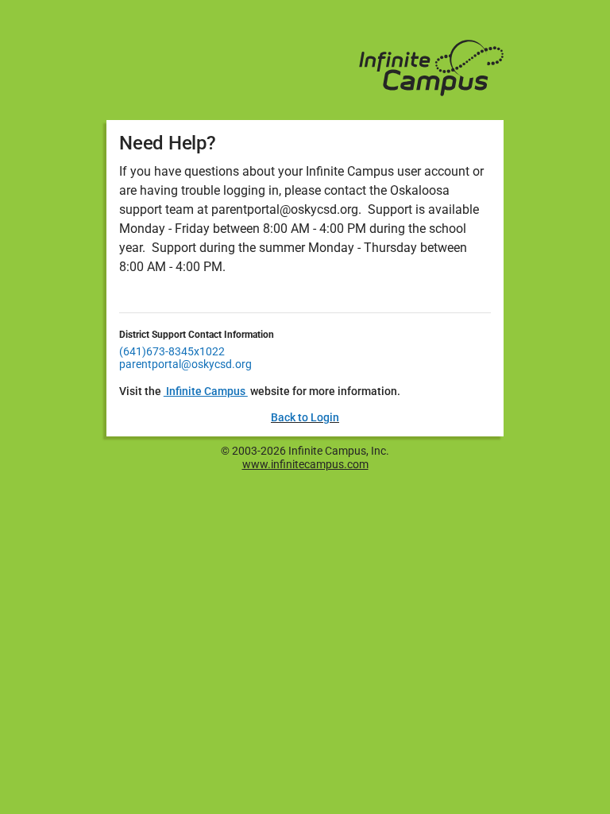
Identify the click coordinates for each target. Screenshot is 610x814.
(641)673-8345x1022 (172, 351)
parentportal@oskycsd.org (185, 364)
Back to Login (305, 417)
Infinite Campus (206, 391)
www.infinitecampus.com (305, 464)
